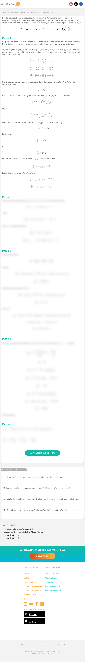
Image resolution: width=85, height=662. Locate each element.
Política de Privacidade (27, 645)
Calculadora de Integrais (33, 586)
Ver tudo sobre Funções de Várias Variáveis (18, 529)
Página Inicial (5, 12)
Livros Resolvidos (30, 582)
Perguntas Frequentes (53, 590)
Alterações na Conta (52, 586)
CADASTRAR (42, 556)
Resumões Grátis (30, 595)
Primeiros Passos (51, 578)
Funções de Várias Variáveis (29, 12)
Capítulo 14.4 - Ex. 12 (48, 12)
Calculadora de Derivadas (33, 590)
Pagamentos (49, 582)
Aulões (26, 578)
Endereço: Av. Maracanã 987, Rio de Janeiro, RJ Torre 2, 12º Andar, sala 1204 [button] (42, 652)
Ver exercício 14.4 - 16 (11, 535)
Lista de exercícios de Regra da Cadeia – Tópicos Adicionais (24, 532)
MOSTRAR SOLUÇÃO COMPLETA (42, 453)
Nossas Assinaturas (52, 574)
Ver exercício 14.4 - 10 (11, 538)
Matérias (27, 574)
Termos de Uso (43, 645)
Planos (53, 645)
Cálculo (15, 12)
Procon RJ (62, 645)
